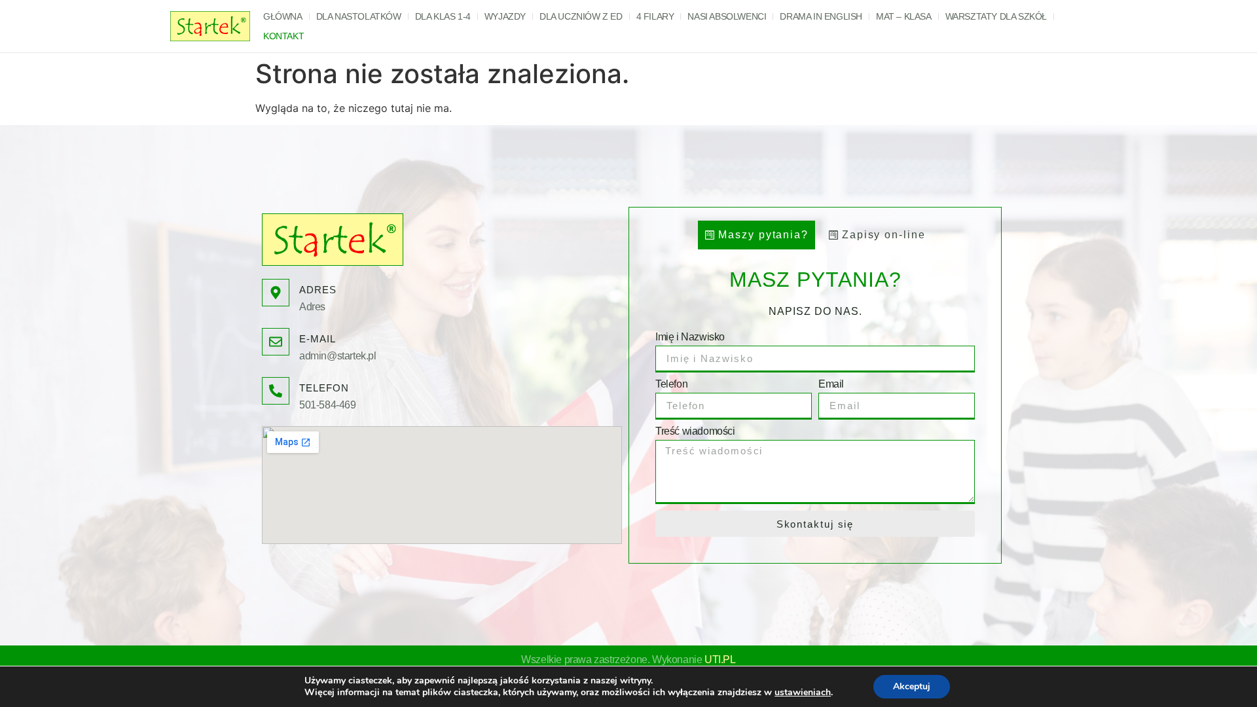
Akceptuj (911, 686)
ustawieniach (802, 692)
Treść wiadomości (695, 431)
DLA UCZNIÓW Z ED (581, 16)
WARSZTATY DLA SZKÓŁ (996, 16)
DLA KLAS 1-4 (443, 16)
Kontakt (283, 36)
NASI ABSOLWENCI (726, 16)
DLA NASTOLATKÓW (358, 16)
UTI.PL (720, 659)
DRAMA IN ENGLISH (821, 16)
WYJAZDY (505, 16)
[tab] (756, 235)
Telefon (671, 384)
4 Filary (655, 16)
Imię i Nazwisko (690, 337)
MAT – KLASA (904, 16)
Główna (282, 16)
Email (831, 384)
